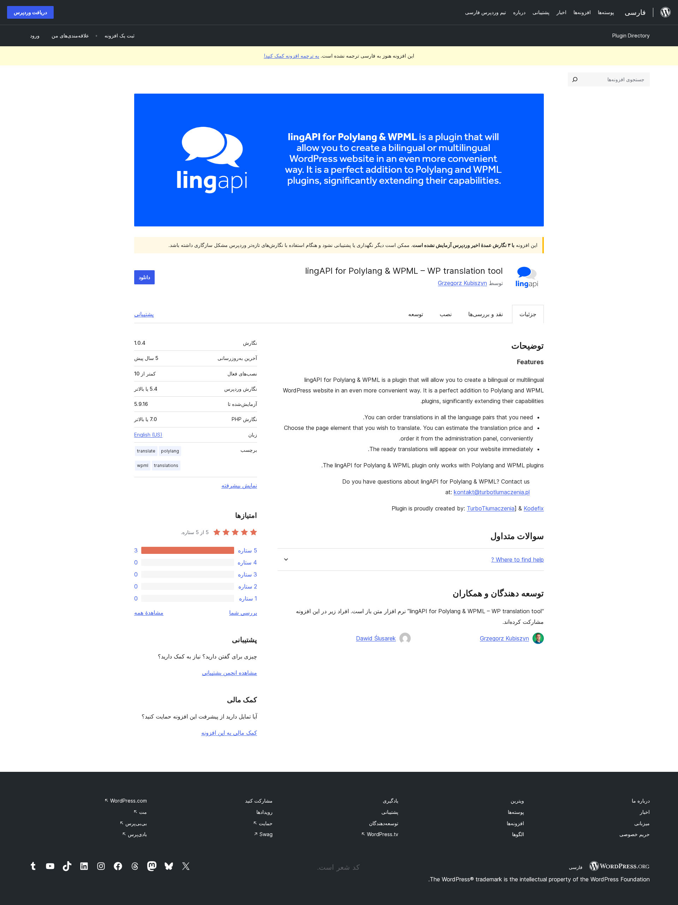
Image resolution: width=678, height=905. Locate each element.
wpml (142, 465)
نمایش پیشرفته (239, 485)
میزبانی (642, 823)
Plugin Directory (631, 35)
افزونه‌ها (515, 823)
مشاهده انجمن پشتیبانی (229, 672)
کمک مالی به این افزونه (229, 732)
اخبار (645, 812)
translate (146, 451)
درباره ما (641, 801)
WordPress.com (125, 801)
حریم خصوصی (634, 834)
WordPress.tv (379, 834)
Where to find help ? (517, 559)
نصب (446, 314)
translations (166, 465)
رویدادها (264, 812)
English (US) (148, 435)
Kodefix (534, 508)
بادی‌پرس (134, 834)
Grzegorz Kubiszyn (462, 282)
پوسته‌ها (516, 812)
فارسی (575, 867)
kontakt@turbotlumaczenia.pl (492, 492)
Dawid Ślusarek (376, 638)
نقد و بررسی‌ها (485, 314)
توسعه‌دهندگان (383, 823)
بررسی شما (243, 612)
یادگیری (390, 801)
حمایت (263, 823)
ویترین (517, 801)
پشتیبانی (144, 314)
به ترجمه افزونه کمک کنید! (291, 56)
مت (140, 812)
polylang (170, 451)
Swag (263, 834)
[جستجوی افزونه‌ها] (575, 79)
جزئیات (527, 314)
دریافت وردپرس (30, 12)
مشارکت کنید (259, 801)
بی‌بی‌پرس (133, 823)
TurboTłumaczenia (491, 508)
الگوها (518, 834)
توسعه (415, 314)
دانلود (144, 277)
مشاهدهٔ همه (148, 612)
